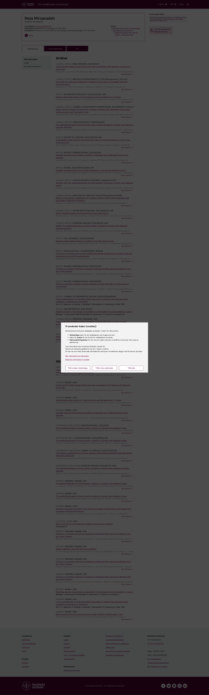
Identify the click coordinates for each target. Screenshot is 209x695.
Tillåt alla (131, 368)
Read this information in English (77, 360)
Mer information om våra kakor (77, 356)
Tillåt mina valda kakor (104, 368)
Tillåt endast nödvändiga (78, 368)
